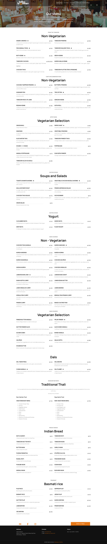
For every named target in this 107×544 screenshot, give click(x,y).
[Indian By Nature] (23, 3)
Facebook (27, 524)
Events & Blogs (86, 2)
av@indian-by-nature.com (50, 533)
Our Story (66, 2)
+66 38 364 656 (48, 531)
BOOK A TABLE (80, 524)
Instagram (35, 524)
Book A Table (60, 2)
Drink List (78, 2)
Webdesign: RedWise (58, 542)
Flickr (20, 524)
